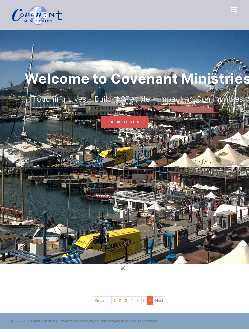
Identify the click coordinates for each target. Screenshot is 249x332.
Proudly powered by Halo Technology (125, 321)
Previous (102, 300)
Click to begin (124, 122)
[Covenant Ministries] (36, 14)
